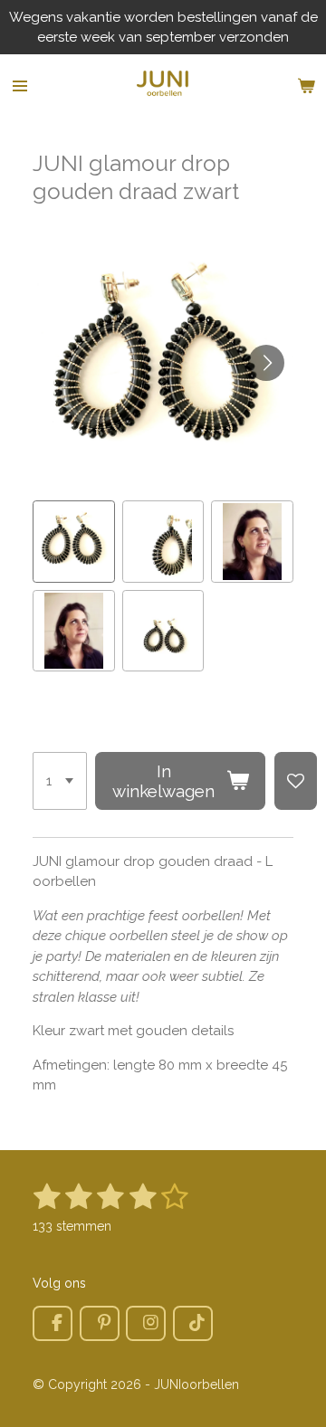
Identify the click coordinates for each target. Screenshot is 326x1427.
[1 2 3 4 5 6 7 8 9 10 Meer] (60, 781)
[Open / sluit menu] (20, 86)
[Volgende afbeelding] (266, 363)
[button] (74, 541)
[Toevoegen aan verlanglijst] (295, 781)
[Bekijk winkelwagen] (306, 86)
